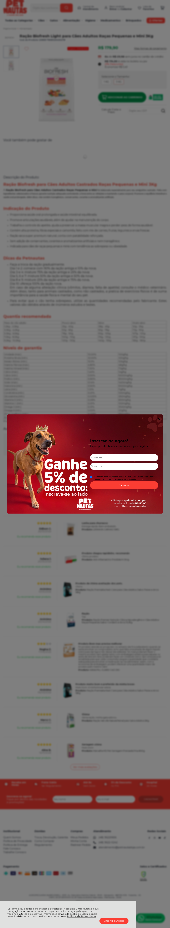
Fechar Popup (159, 419)
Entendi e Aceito (114, 920)
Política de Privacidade (81, 916)
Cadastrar (124, 485)
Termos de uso (118, 476)
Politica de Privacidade (137, 476)
